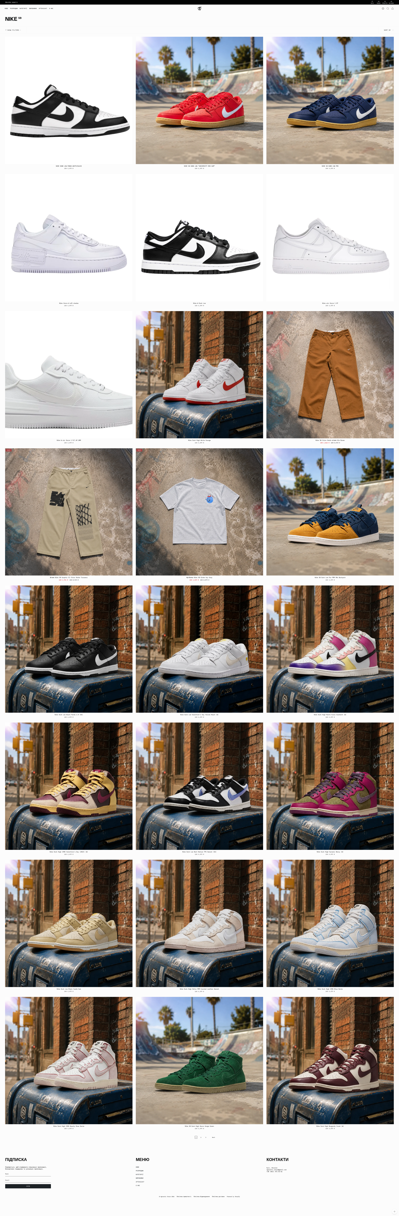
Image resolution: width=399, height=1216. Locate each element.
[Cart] (392, 8)
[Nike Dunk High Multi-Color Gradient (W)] (330, 649)
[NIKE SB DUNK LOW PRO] (330, 100)
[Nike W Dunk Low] (199, 237)
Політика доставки (218, 1196)
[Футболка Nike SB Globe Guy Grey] (199, 512)
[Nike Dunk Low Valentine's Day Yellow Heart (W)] (199, 649)
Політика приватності (184, 1196)
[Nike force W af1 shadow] (68, 237)
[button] (23, 8)
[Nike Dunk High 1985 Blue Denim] (330, 923)
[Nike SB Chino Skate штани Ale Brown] (330, 374)
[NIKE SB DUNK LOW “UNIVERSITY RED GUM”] (199, 100)
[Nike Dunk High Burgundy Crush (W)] (330, 1060)
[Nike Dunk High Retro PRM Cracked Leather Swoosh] (199, 923)
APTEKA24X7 (140, 1182)
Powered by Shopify (233, 1196)
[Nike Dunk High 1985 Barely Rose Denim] (68, 1060)
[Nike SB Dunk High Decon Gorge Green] (199, 1060)
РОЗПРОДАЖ (139, 1171)
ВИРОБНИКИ (139, 1178)
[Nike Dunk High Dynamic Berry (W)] (330, 786)
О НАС (138, 1185)
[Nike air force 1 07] (330, 237)
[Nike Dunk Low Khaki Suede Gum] (68, 923)
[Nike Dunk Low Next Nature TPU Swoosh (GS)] (199, 786)
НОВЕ (137, 1167)
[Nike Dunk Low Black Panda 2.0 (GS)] (68, 649)
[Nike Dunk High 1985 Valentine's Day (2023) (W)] (68, 786)
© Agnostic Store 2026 (166, 1196)
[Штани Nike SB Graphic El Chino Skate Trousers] (68, 512)
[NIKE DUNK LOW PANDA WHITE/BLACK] (68, 100)
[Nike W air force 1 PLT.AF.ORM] (68, 374)
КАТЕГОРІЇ (139, 1174)
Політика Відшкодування (202, 1196)
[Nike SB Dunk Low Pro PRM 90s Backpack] (330, 512)
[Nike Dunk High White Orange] (199, 374)
